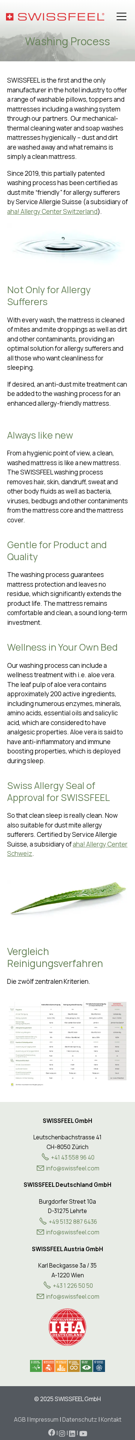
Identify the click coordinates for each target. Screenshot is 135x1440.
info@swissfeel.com (72, 1232)
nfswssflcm (73, 1168)
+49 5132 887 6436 (73, 1222)
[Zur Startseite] (55, 17)
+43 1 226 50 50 (73, 1286)
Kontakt (111, 1420)
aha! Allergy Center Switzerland (52, 211)
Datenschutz (79, 1420)
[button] (122, 16)
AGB (20, 1420)
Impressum (44, 1420)
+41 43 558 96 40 (72, 1157)
